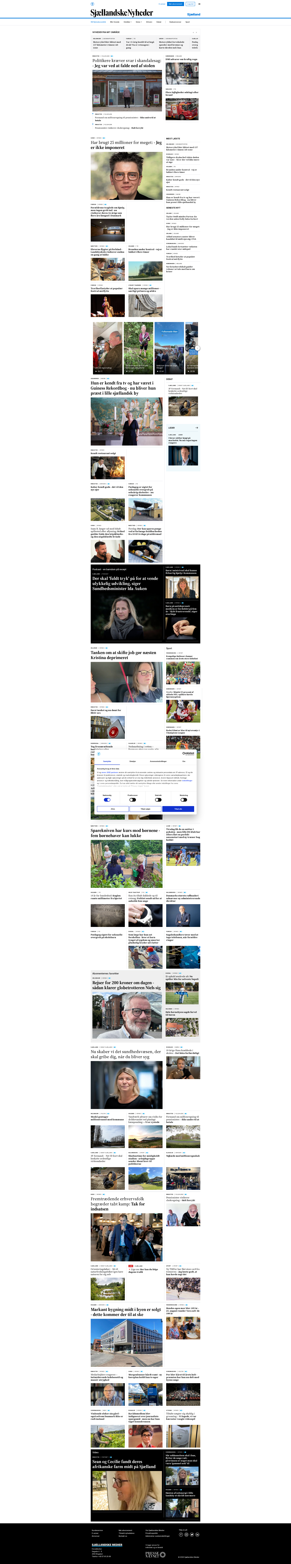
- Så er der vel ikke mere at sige (182, 160)
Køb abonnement (175, 4)
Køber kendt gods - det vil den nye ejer (183, 181)
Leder (180, 435)
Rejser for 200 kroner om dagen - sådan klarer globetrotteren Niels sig (126, 985)
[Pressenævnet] (156, 1553)
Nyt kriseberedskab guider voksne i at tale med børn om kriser (180, 269)
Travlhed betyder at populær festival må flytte (107, 290)
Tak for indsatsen (118, 1204)
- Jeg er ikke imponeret (126, 144)
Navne (103, 378)
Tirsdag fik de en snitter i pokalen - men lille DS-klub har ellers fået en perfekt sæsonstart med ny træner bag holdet (183, 834)
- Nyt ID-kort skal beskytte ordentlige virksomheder (182, 391)
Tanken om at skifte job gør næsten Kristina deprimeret (123, 655)
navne (178, 194)
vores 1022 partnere (110, 772)
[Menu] (199, 4)
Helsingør (170, 144)
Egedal (131, 931)
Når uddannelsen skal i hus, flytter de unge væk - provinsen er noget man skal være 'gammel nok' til (181, 1459)
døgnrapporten (181, 144)
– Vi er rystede (145, 1119)
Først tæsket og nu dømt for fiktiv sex (106, 711)
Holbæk (131, 246)
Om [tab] (183, 761)
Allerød (195, 38)
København (170, 56)
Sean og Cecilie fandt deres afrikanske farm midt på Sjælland (124, 1464)
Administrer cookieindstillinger (158, 1536)
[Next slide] (197, 348)
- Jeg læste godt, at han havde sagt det (182, 1272)
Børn (177, 1047)
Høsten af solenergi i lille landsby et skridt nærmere (180, 1494)
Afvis (113, 809)
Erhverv (149, 22)
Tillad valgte (145, 809)
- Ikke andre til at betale (182, 1119)
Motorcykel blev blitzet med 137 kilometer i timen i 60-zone (182, 148)
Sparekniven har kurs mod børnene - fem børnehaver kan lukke (125, 832)
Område (127, 22)
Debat (159, 22)
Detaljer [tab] (133, 761)
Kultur (181, 1371)
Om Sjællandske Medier (155, 1530)
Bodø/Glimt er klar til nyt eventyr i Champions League (183, 731)
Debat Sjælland (184, 385)
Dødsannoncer (175, 22)
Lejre (168, 826)
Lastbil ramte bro (134, 42)
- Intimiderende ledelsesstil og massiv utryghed (107, 1377)
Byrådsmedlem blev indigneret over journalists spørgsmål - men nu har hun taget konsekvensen (144, 1417)
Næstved (94, 246)
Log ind (190, 4)
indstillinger (187, 781)
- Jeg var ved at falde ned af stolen (126, 63)
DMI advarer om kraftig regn (181, 59)
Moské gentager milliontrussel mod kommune (107, 1118)
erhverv (178, 176)
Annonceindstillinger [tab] (158, 761)
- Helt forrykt (119, 127)
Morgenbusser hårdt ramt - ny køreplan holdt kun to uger (145, 1376)
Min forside (114, 22)
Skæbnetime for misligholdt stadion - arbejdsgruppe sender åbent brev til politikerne (144, 1159)
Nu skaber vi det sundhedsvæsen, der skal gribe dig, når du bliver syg (126, 1054)
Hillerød (94, 648)
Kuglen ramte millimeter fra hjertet (106, 897)
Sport (188, 22)
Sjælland (96, 38)
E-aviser (162, 4)
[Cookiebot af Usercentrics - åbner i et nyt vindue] (184, 754)
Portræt (105, 1457)
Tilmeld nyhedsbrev (126, 1533)
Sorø (93, 138)
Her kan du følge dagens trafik (143, 1271)
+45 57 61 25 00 (104, 1556)
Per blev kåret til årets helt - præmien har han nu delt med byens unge (182, 1377)
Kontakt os (123, 1536)
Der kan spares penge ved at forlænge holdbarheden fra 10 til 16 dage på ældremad (145, 531)
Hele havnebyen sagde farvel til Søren (181, 1013)
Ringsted (95, 56)
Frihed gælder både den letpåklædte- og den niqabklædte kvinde (108, 532)
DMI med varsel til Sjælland (106, 42)
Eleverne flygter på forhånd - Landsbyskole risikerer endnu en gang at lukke (107, 252)
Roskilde (169, 154)
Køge (92, 1194)
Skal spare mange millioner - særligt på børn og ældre (144, 290)
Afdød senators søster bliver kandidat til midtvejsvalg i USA (181, 237)
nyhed (177, 154)
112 (104, 38)
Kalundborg (171, 892)
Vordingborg (171, 243)
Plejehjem (105, 56)
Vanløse (169, 89)
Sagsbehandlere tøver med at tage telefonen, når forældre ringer (182, 937)
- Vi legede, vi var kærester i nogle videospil (181, 1416)
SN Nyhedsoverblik (98, 22)
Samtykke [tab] (107, 761)
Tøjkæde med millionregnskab (183, 1155)
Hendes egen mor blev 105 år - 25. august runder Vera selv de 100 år (182, 1311)
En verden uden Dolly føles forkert (182, 217)
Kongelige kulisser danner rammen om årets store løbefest (182, 657)
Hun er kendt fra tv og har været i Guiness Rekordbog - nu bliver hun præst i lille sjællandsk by (183, 200)
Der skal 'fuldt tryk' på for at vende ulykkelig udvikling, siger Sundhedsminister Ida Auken (125, 583)
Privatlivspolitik (152, 1533)
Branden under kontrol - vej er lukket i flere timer (145, 251)
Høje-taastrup (134, 892)
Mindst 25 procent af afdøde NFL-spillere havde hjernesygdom (179, 694)
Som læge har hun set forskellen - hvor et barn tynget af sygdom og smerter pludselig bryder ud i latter (144, 938)
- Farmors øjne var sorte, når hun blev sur (143, 749)
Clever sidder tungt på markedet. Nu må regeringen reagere (182, 440)
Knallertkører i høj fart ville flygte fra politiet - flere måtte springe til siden (173, 45)
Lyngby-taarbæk (134, 285)
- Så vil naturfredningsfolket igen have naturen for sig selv (107, 1272)
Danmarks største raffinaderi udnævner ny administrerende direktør (183, 898)
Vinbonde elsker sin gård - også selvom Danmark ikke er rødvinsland (107, 1416)
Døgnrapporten (141, 38)
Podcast (105, 574)
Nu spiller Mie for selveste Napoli (182, 978)
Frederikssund (171, 1305)
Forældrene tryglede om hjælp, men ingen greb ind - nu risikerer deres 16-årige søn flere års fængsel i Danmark (108, 211)
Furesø (93, 204)
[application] (145, 271)
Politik (103, 1113)
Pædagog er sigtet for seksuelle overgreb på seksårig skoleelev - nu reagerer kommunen (141, 491)
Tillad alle (178, 809)
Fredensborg (171, 653)
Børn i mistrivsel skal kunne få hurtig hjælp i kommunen (181, 572)
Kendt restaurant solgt (177, 189)
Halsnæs (169, 1009)
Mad (104, 1410)
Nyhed (99, 138)
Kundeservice (97, 1530)
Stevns (169, 1410)
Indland (179, 56)
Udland (169, 213)
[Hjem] (92, 4)
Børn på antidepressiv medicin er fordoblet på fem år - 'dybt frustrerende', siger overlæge (181, 610)
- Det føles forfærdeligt (182, 1052)
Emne (138, 22)
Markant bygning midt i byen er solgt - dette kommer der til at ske (126, 1311)
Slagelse (131, 743)
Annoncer (95, 1536)
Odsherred (170, 194)
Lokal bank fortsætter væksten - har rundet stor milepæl (182, 247)
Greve (161, 38)
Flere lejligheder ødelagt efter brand (182, 94)
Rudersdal (95, 743)
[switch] (132, 800)
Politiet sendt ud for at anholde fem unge (145, 898)
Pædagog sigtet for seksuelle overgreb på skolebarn (106, 936)
